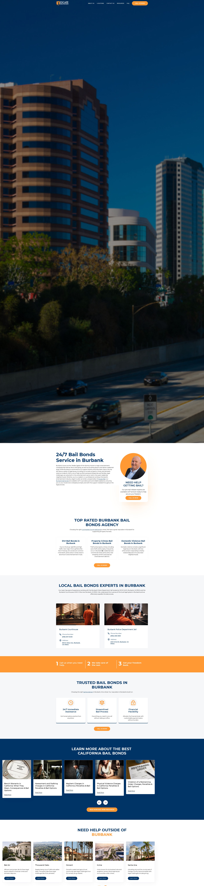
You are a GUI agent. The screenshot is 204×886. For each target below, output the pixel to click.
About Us (91, 3)
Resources (120, 3)
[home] (62, 3)
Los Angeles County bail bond (91, 529)
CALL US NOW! (102, 565)
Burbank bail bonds (62, 481)
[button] (99, 802)
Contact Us (110, 3)
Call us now (133, 498)
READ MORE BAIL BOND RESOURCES (102, 809)
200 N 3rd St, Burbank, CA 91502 (119, 642)
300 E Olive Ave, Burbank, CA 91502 (71, 643)
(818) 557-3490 (67, 637)
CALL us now (140, 3)
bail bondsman (88, 692)
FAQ (128, 3)
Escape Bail (101, 479)
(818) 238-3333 (115, 636)
